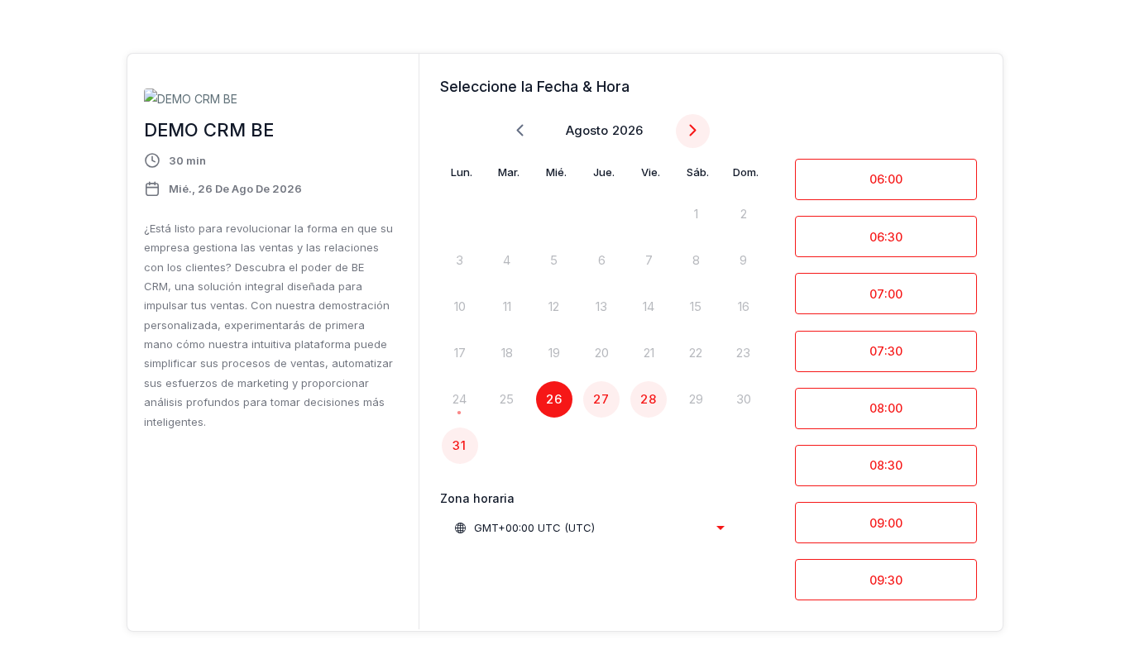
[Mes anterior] (520, 131)
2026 (627, 130)
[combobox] (589, 527)
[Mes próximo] (693, 131)
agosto (587, 130)
